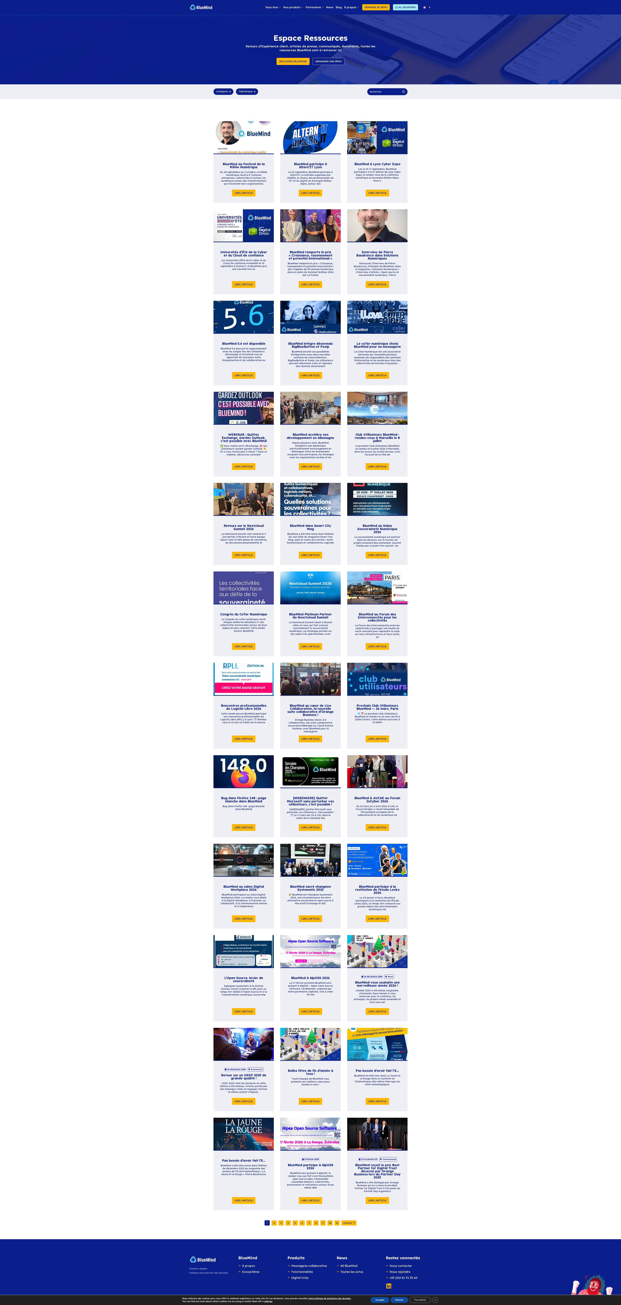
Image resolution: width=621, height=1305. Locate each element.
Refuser (399, 1299)
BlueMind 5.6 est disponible (243, 344)
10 (330, 1222)
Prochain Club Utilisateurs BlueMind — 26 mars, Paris (377, 707)
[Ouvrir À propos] (358, 7)
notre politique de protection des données (329, 1298)
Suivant (347, 1222)
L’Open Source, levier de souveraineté (243, 979)
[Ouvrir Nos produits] (302, 7)
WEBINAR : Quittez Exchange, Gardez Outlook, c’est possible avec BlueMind (244, 438)
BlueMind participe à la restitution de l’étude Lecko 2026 (377, 890)
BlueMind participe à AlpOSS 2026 (310, 1166)
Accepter (379, 1299)
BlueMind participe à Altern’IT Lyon (310, 165)
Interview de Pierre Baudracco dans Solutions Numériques (377, 255)
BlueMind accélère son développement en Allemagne (310, 436)
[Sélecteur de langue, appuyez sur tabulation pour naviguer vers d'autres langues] (426, 7)
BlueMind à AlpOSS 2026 (310, 978)
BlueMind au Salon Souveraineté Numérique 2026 (377, 529)
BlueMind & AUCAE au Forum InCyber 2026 (377, 799)
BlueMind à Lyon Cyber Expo (377, 164)
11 (337, 1222)
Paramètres (420, 1299)
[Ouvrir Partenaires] (323, 7)
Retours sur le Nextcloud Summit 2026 (244, 527)
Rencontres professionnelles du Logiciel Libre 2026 (243, 707)
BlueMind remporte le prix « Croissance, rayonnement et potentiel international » (310, 255)
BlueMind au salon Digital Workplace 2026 (243, 888)
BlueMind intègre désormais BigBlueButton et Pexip (310, 345)
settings (268, 1301)
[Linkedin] (389, 1286)
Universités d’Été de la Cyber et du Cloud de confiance (243, 253)
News (342, 1257)
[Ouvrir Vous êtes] (280, 7)
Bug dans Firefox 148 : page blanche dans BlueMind (243, 799)
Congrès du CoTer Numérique (243, 614)
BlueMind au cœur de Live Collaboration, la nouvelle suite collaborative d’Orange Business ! (310, 710)
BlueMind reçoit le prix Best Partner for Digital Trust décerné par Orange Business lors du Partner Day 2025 (377, 1171)
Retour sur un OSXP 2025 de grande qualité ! (243, 1076)
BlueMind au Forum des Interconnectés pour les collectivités (377, 617)
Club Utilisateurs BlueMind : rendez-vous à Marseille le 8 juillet (377, 438)
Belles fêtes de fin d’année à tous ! (310, 1072)
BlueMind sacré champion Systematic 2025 (310, 888)
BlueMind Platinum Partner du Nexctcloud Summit (310, 615)
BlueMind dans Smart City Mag (310, 527)
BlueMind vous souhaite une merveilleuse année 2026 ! (377, 983)
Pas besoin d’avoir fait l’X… (377, 1071)
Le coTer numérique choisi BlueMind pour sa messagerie (377, 345)
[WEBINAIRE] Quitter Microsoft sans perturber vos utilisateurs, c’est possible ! (310, 801)
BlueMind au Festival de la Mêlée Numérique (244, 165)
